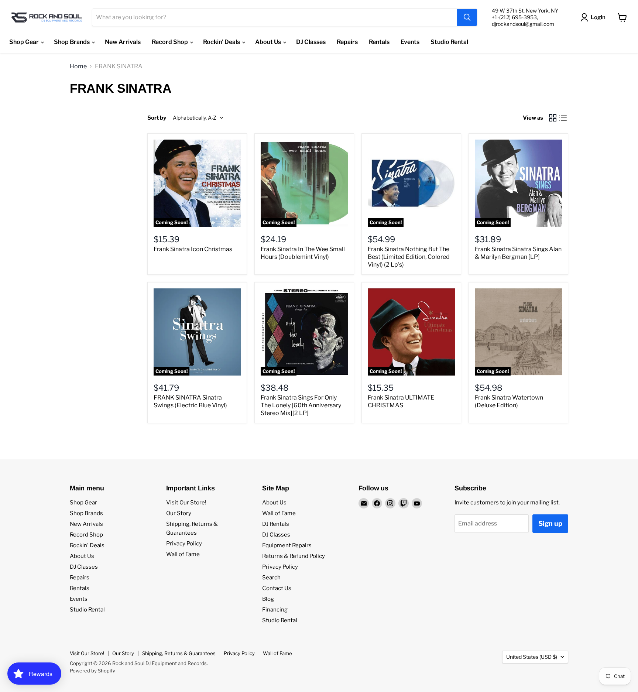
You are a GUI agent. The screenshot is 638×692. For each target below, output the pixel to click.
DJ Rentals (275, 524)
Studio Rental (449, 41)
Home (78, 66)
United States (531, 657)
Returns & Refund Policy (293, 556)
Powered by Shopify (92, 671)
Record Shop (170, 41)
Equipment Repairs (287, 545)
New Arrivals (123, 41)
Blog (268, 599)
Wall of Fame (183, 554)
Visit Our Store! (186, 502)
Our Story (178, 513)
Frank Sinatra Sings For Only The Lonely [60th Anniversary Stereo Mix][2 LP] (301, 405)
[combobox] (274, 17)
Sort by (156, 118)
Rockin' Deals (222, 41)
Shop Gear (24, 41)
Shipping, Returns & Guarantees (179, 653)
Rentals (379, 41)
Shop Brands (72, 41)
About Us (268, 41)
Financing (275, 609)
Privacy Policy (184, 543)
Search (271, 577)
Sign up (550, 523)
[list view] (563, 118)
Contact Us (276, 588)
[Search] (467, 17)
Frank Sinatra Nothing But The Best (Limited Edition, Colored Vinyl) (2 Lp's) (409, 257)
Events (410, 41)
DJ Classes (311, 41)
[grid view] (553, 118)
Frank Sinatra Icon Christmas (193, 249)
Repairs (347, 41)
